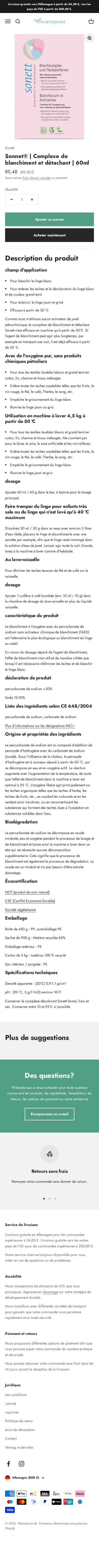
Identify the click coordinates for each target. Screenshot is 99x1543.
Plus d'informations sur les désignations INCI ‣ (40, 725)
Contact (10, 1438)
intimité (10, 1403)
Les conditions (16, 1394)
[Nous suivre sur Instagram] (21, 1463)
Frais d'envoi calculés (37, 178)
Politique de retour (19, 1420)
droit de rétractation (20, 1429)
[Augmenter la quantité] (32, 199)
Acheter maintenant (49, 235)
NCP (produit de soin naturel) (27, 892)
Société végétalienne (20, 909)
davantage (50, 1291)
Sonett (9, 147)
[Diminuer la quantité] (11, 199)
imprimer (12, 1412)
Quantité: (12, 189)
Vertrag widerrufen (19, 1447)
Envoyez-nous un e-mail (49, 1114)
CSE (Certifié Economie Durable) (30, 900)
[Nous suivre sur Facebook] (8, 1463)
